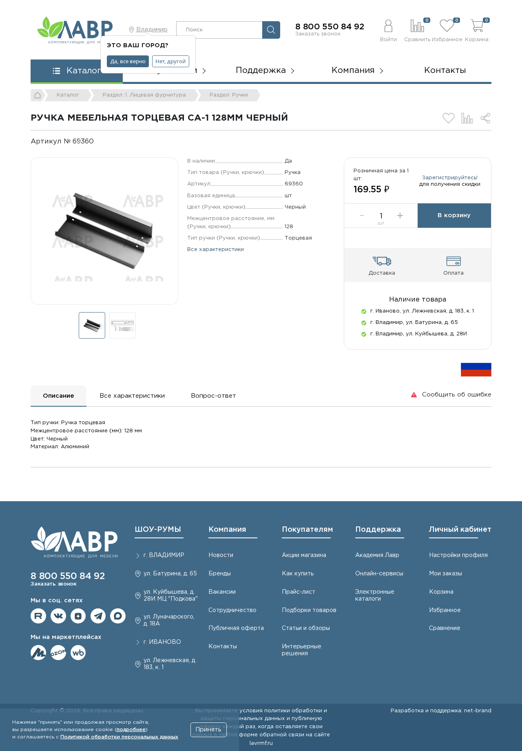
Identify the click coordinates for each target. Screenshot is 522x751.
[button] (388, 30)
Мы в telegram (98, 616)
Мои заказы (445, 573)
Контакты (445, 70)
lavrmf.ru (261, 743)
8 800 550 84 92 (329, 27)
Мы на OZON (58, 653)
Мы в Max (118, 616)
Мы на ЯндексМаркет (38, 653)
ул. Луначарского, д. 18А (169, 620)
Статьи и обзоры (306, 628)
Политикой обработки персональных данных (119, 737)
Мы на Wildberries (78, 653)
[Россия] (476, 366)
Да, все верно (128, 61)
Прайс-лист (298, 592)
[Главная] (38, 95)
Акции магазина (304, 555)
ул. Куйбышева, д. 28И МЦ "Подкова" (171, 595)
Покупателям (307, 529)
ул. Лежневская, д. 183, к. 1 (170, 664)
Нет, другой (170, 61)
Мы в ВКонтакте (58, 616)
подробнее (131, 729)
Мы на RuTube (38, 616)
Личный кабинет (460, 529)
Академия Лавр (377, 555)
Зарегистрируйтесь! (450, 177)
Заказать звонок (318, 33)
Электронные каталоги (374, 595)
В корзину (454, 215)
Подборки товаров (309, 610)
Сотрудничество (232, 610)
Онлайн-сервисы (379, 573)
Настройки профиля (458, 555)
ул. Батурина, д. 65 (170, 573)
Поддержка (378, 529)
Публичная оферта (236, 628)
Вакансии (222, 592)
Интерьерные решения (301, 650)
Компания (227, 529)
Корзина (441, 592)
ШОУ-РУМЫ (158, 529)
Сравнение (444, 628)
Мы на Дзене (78, 616)
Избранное (445, 610)
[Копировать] (100, 142)
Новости (220, 555)
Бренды (219, 573)
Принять (208, 729)
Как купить (298, 573)
